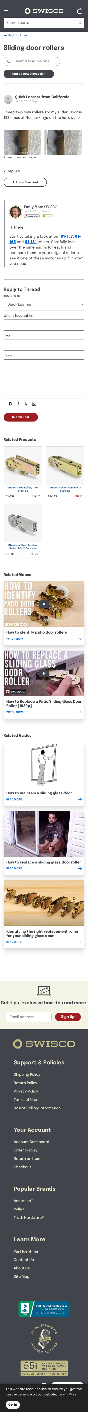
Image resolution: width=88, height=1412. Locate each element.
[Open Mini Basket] (80, 11)
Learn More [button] (67, 1394)
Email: (8, 336)
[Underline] (26, 404)
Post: (8, 356)
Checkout (22, 1167)
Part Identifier (26, 1251)
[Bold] (10, 404)
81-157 (67, 237)
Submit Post (20, 417)
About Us (22, 1268)
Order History (26, 1150)
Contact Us (24, 1260)
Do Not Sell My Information (37, 1108)
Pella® (19, 1209)
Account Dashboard (31, 1142)
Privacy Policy (26, 1091)
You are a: (12, 296)
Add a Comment (26, 182)
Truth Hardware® (29, 1218)
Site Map (21, 1277)
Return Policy (25, 1083)
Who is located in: (18, 315)
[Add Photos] (34, 404)
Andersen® (23, 1201)
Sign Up (68, 1017)
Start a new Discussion (28, 74)
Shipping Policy (27, 1075)
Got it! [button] (12, 1404)
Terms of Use (25, 1100)
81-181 (31, 242)
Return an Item (27, 1159)
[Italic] (18, 404)
